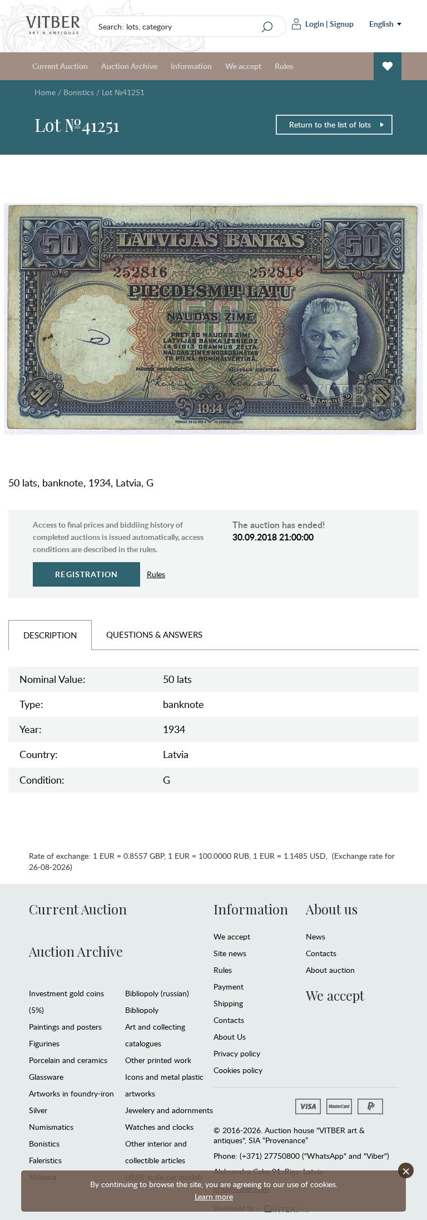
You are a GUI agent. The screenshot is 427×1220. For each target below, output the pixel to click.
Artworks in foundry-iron (71, 1093)
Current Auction (78, 909)
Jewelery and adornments (169, 1110)
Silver (38, 1110)
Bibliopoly (141, 1010)
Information (251, 909)
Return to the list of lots (330, 124)
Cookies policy (238, 1070)
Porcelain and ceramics (68, 1060)
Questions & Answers (154, 634)
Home (45, 92)
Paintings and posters (65, 1026)
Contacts (229, 1020)
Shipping (228, 1003)
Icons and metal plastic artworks (164, 1085)
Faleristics (45, 1160)
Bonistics (78, 92)
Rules (284, 66)
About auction (330, 970)
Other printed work (158, 1060)
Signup (342, 23)
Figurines (44, 1043)
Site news (230, 953)
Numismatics (51, 1126)
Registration (86, 574)
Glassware (46, 1076)
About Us (230, 1036)
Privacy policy (237, 1053)
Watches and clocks (159, 1126)
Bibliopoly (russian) (157, 993)
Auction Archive (76, 951)
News (315, 936)
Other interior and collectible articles (156, 1151)
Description (50, 635)
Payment (229, 986)
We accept (232, 936)
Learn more (214, 1196)
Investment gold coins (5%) (66, 1001)
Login (314, 23)
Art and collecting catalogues (155, 1035)
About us (332, 909)
